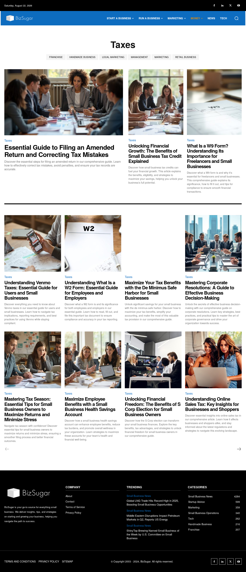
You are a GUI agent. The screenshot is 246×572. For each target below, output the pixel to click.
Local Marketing (113, 57)
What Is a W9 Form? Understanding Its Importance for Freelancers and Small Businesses (209, 156)
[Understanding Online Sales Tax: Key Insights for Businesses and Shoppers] (213, 359)
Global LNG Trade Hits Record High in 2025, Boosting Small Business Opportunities (153, 502)
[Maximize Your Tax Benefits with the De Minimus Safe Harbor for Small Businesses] (153, 243)
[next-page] (239, 449)
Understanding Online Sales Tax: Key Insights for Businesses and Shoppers (212, 403)
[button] (236, 18)
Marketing (162, 57)
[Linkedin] (222, 5)
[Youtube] (238, 5)
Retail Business (185, 57)
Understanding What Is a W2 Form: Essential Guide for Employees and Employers (91, 290)
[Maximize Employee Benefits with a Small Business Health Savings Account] (93, 359)
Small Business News (139, 495)
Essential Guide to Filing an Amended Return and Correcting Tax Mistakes (59, 150)
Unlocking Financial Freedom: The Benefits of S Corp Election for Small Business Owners (152, 406)
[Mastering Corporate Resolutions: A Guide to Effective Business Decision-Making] (213, 243)
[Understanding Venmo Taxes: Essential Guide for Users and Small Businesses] (32, 243)
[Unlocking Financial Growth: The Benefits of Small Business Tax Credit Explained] (155, 102)
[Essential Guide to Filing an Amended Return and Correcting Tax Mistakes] (63, 102)
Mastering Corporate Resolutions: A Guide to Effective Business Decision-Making (209, 290)
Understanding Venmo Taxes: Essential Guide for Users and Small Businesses (30, 290)
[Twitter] (230, 5)
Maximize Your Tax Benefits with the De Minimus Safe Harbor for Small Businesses (153, 290)
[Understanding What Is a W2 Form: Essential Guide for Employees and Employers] (93, 243)
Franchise (56, 57)
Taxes (8, 140)
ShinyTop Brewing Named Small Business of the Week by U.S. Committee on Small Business (153, 534)
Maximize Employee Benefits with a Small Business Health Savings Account (90, 406)
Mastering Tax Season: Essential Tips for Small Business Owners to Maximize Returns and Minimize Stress (28, 409)
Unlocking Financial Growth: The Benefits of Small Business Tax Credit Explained (155, 153)
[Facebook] (214, 5)
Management (139, 57)
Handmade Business (82, 57)
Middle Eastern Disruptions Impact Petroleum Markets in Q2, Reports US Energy (153, 517)
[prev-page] (7, 449)
